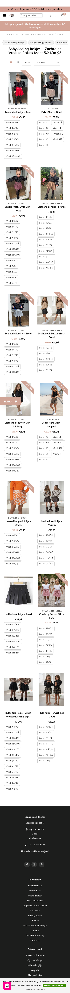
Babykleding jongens (41, 42)
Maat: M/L (11, 277)
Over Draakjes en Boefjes (35, 925)
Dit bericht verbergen (54, 985)
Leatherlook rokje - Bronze (52, 206)
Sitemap (35, 920)
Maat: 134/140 (13, 156)
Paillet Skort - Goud (52, 112)
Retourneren (35, 890)
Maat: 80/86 (12, 122)
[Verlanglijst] (56, 16)
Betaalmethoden (35, 900)
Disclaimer (35, 910)
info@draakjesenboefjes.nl (36, 851)
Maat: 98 (57, 128)
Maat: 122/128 (12, 150)
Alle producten (35, 975)
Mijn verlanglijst (35, 965)
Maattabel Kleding (35, 935)
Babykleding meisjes (15, 42)
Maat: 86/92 (12, 128)
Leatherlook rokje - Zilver (18, 333)
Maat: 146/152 (12, 260)
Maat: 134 (58, 454)
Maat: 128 (44, 145)
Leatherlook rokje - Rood (18, 112)
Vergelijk (35, 970)
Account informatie (35, 955)
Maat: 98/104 (12, 139)
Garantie (35, 930)
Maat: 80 (44, 122)
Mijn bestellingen (35, 960)
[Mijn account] (50, 16)
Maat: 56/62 (12, 760)
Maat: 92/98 (12, 133)
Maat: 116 (43, 139)
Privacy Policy (35, 915)
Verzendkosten (35, 895)
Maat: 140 (44, 459)
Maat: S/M (11, 266)
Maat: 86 (57, 122)
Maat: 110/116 (12, 145)
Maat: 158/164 (46, 267)
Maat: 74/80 (12, 283)
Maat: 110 (58, 133)
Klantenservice (35, 885)
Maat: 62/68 (12, 766)
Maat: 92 (43, 128)
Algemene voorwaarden (35, 905)
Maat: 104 (44, 133)
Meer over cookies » (35, 989)
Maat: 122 (57, 139)
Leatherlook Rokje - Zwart (18, 614)
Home (9, 34)
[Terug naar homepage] (12, 15)
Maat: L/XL (11, 271)
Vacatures (35, 940)
